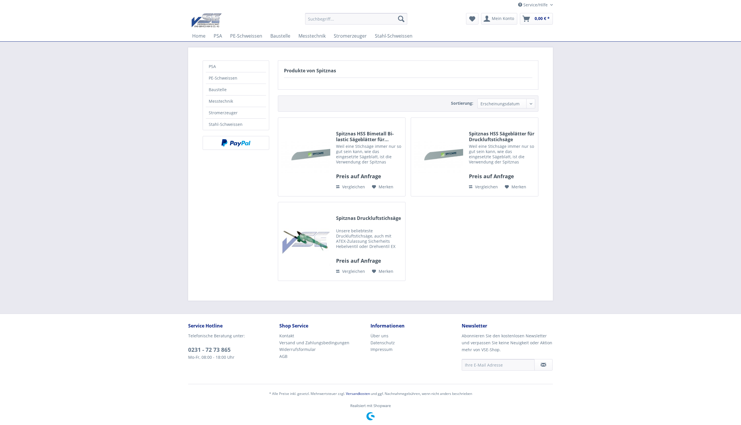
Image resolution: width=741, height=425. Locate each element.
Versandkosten (358, 393)
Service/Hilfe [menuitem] (535, 5)
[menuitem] (356, 19)
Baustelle (218, 89)
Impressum (381, 349)
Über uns (379, 335)
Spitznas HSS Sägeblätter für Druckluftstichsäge (501, 136)
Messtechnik (221, 101)
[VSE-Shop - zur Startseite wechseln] (206, 20)
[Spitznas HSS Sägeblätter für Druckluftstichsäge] (438, 157)
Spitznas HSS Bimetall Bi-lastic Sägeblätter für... (365, 136)
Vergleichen (353, 186)
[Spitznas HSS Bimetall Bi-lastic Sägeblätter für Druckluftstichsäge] (305, 157)
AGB (283, 356)
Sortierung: (462, 103)
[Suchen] (401, 19)
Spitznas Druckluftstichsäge (368, 218)
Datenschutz (382, 342)
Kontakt (286, 335)
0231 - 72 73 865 (209, 350)
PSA (212, 66)
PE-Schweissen (223, 78)
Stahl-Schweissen (226, 124)
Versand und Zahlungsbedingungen (314, 342)
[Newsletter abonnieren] (543, 365)
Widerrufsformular (297, 349)
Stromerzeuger (223, 112)
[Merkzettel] (472, 19)
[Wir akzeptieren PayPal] (236, 143)
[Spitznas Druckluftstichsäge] (305, 241)
